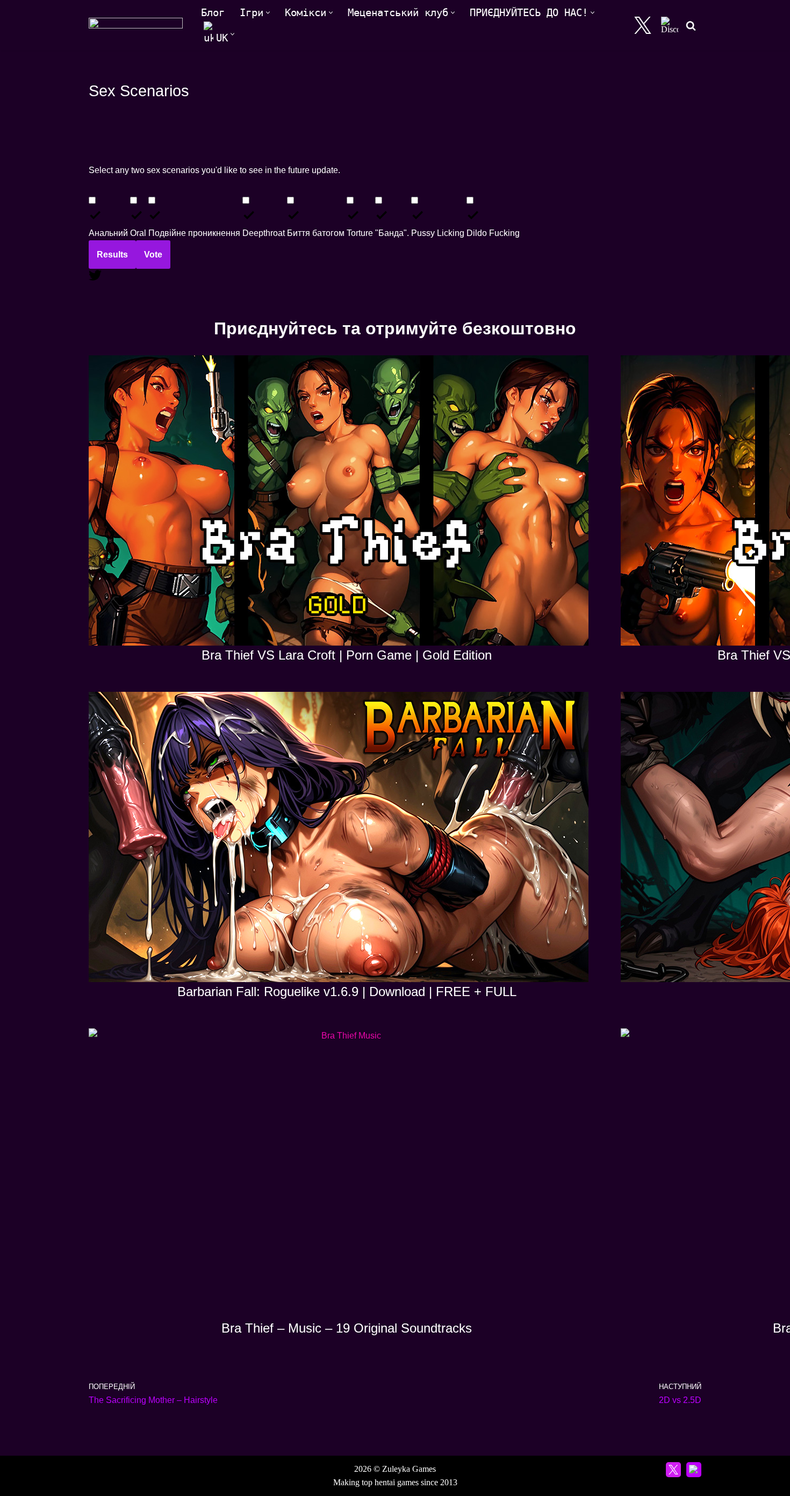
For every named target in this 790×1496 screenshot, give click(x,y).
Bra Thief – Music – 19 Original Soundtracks (346, 1328)
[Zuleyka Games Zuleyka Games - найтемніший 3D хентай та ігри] (136, 25)
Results (112, 254)
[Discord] (669, 25)
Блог (213, 12)
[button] (268, 13)
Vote (153, 254)
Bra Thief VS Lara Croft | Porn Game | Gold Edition (347, 655)
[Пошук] (691, 25)
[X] (642, 25)
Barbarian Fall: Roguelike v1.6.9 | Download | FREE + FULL (346, 991)
